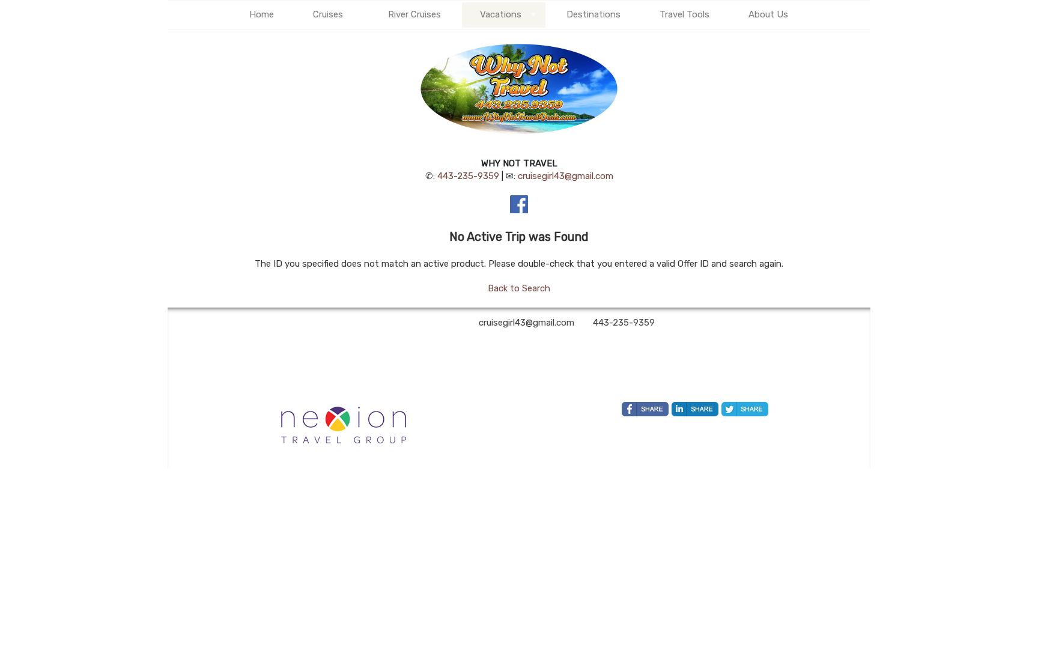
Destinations (593, 14)
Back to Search (519, 288)
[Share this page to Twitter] (744, 409)
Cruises (328, 14)
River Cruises (414, 14)
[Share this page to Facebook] (645, 409)
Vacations (500, 14)
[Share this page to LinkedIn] (695, 409)
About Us (768, 14)
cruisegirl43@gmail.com (565, 176)
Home (261, 14)
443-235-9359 (468, 176)
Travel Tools (684, 14)
